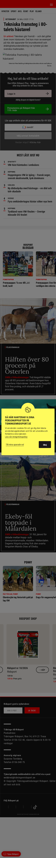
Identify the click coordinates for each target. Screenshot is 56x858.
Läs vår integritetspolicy (16, 437)
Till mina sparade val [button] (15, 444)
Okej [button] (45, 445)
